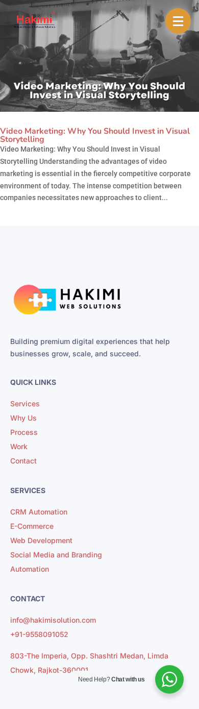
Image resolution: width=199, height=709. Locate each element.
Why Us (23, 417)
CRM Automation (38, 511)
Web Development (41, 540)
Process (24, 432)
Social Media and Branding (56, 554)
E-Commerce (32, 526)
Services (25, 403)
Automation (29, 569)
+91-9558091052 (39, 634)
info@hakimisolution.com (53, 620)
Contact (23, 460)
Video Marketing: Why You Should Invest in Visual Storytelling (95, 135)
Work (19, 446)
